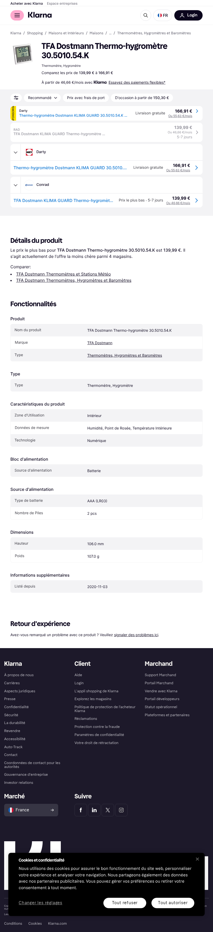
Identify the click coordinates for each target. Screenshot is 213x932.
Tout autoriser (173, 902)
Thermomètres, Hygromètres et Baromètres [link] (154, 33)
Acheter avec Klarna (26, 4)
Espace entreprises (62, 4)
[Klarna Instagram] (121, 810)
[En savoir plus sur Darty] (15, 152)
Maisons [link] (96, 33)
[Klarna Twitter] (108, 810)
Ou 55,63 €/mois (180, 116)
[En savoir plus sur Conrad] (15, 185)
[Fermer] (197, 859)
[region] (106, 884)
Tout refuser (125, 902)
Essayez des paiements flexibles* (137, 82)
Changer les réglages (40, 903)
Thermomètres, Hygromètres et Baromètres (124, 355)
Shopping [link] (35, 33)
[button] (162, 15)
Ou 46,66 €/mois (178, 203)
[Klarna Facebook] (81, 810)
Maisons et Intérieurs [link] (66, 33)
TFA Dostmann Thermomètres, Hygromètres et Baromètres (73, 280)
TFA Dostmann (99, 343)
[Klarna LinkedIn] (94, 810)
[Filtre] (16, 98)
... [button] (110, 33)
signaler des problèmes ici (136, 635)
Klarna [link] (15, 33)
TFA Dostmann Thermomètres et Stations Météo (63, 274)
